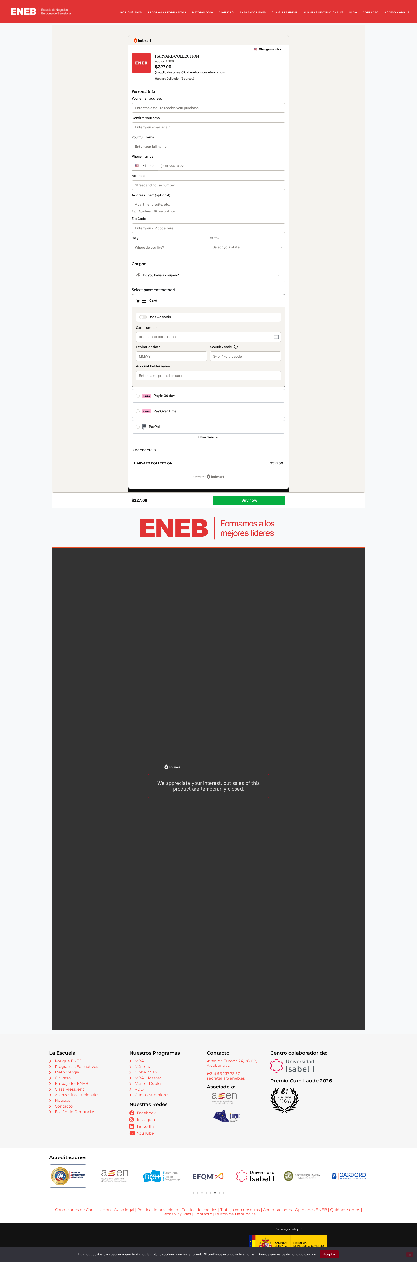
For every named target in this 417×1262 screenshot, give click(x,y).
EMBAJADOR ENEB (253, 12)
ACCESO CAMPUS (396, 12)
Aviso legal (124, 1209)
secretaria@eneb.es (226, 1078)
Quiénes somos (345, 1209)
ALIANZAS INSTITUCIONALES (323, 12)
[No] (409, 1254)
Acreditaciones (277, 1209)
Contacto (203, 1214)
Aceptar (329, 1254)
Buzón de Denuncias (235, 1214)
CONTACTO (371, 12)
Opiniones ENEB (311, 1209)
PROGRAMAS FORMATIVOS (167, 12)
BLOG (353, 12)
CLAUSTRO (226, 12)
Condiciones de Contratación (83, 1209)
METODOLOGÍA (202, 12)
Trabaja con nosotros (240, 1209)
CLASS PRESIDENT (285, 12)
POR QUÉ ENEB (131, 12)
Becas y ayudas (176, 1214)
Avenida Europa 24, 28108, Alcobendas (232, 1063)
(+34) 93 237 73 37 (223, 1073)
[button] (193, 1193)
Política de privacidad (157, 1209)
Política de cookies (199, 1209)
